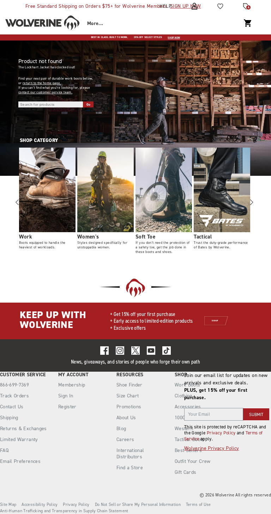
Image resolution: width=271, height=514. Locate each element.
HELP (165, 6)
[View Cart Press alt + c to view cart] (248, 23)
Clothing (183, 395)
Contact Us (12, 406)
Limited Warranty (19, 439)
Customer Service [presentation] (23, 375)
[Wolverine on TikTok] (166, 350)
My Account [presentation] (73, 375)
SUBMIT (256, 414)
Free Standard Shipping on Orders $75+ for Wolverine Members (113, 6)
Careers (125, 439)
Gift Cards (186, 472)
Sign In (65, 395)
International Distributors (130, 453)
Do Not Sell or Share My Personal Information (138, 504)
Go (88, 104)
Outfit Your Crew (193, 461)
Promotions (128, 406)
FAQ (4, 450)
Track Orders (14, 395)
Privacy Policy (221, 433)
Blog (121, 428)
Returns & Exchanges (23, 428)
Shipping (9, 417)
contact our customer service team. (45, 92)
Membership (71, 385)
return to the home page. (42, 83)
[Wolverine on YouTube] (151, 350)
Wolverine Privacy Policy (211, 448)
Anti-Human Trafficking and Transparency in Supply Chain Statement (64, 511)
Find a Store (129, 467)
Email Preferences (20, 461)
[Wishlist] (220, 6)
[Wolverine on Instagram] (120, 350)
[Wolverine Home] (42, 24)
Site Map (8, 504)
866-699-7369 (14, 385)
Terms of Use (198, 504)
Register (67, 406)
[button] (251, 202)
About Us (126, 417)
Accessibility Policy (40, 504)
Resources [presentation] (130, 375)
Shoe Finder (129, 385)
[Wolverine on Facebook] (104, 350)
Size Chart (127, 395)
